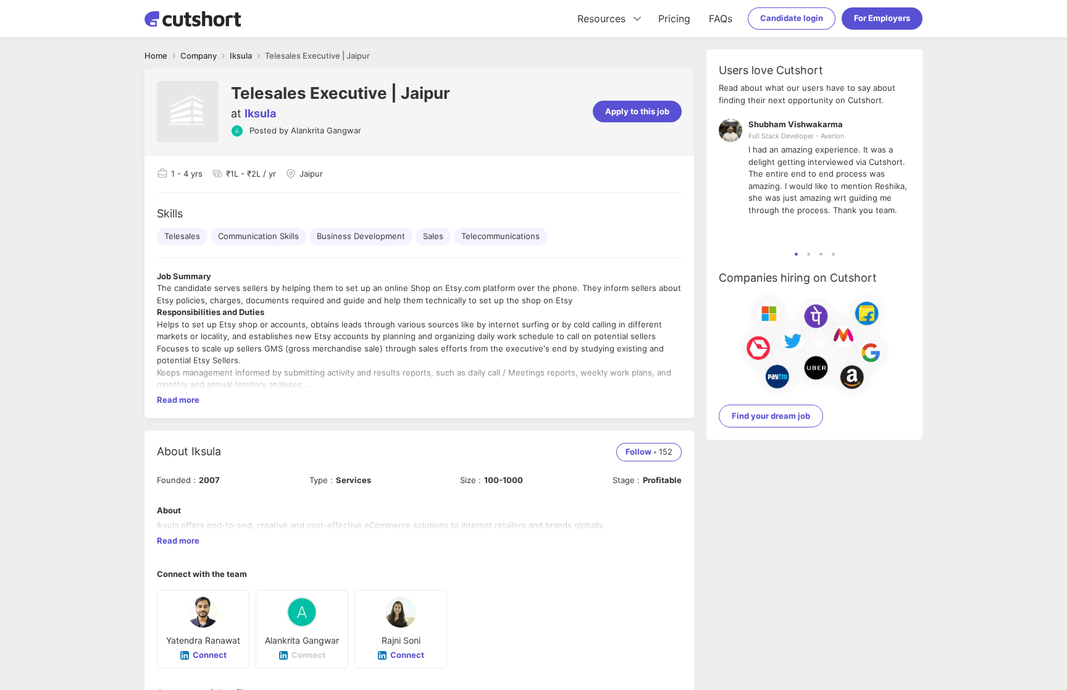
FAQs (720, 18)
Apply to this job (637, 111)
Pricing (674, 18)
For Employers (882, 18)
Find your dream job (771, 416)
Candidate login (791, 18)
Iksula (260, 113)
